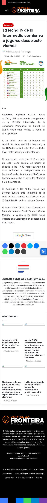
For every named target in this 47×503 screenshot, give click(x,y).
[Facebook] (5, 245)
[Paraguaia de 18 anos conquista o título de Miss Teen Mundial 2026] (12, 330)
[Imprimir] (23, 251)
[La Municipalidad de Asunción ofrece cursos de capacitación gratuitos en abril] (35, 372)
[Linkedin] (17, 245)
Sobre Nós (9, 478)
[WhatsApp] (5, 251)
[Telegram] (11, 251)
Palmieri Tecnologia (36, 474)
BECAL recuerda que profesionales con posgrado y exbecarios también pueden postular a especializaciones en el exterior (12, 389)
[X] (11, 245)
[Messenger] (36, 245)
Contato (39, 478)
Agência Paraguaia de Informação (18, 52)
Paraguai (8, 25)
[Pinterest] (23, 245)
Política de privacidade (25, 478)
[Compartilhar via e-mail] (17, 251)
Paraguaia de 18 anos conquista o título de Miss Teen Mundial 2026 (11, 344)
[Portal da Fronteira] (25, 10)
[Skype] (30, 245)
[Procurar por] (43, 11)
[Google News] (23, 235)
